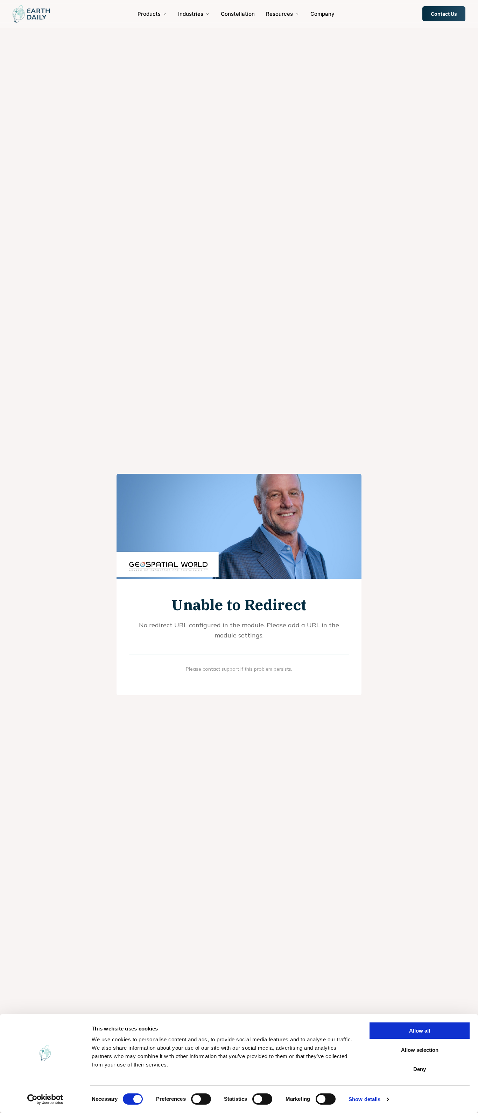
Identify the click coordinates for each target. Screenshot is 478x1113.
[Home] (31, 14)
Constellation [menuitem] (238, 13)
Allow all (419, 1031)
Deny (419, 1069)
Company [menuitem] (322, 13)
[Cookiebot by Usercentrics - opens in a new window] (45, 1099)
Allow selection (419, 1050)
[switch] (201, 1099)
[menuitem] (152, 14)
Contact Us (444, 14)
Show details (364, 1099)
